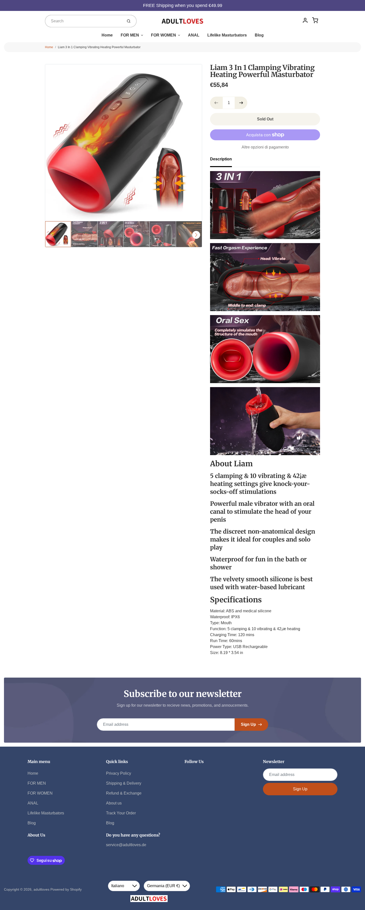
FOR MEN (130, 35)
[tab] (224, 160)
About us (114, 803)
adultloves (41, 889)
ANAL (193, 35)
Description (221, 159)
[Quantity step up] (241, 103)
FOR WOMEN (163, 35)
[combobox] (83, 21)
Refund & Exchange (124, 793)
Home (107, 35)
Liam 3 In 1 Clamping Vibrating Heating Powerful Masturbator (99, 47)
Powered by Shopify (66, 889)
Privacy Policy (118, 773)
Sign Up (248, 724)
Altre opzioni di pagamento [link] (265, 147)
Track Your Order (121, 813)
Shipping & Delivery (123, 783)
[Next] (196, 235)
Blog (259, 35)
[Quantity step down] (216, 103)
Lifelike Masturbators (227, 35)
